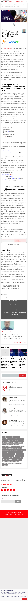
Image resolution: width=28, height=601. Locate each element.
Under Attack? (19, 1)
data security (13, 446)
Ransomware (11, 455)
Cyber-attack (9, 437)
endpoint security (17, 448)
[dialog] (14, 595)
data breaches (12, 442)
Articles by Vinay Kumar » (19, 342)
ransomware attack (19, 455)
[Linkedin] (15, 42)
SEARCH (22, 375)
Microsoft (4, 454)
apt (3, 437)
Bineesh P (12, 409)
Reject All (19, 599)
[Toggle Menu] (26, 1)
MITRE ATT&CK (11, 454)
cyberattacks (12, 438)
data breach (5, 442)
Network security (20, 454)
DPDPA (4, 448)
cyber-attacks (16, 437)
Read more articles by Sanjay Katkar (17, 425)
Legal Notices (20, 514)
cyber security (5, 440)
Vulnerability (18, 463)
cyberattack (5, 438)
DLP (19, 446)
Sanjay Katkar (13, 420)
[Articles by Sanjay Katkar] (4, 422)
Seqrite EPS (19, 459)
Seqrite (11, 386)
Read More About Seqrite (6, 484)
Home (3, 4)
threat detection (14, 461)
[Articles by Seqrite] (4, 388)
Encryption (10, 448)
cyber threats (20, 440)
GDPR (18, 450)
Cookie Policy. (23, 596)
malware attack (14, 452)
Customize (3, 599)
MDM (21, 452)
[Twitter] (12, 42)
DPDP (23, 446)
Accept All (24, 599)
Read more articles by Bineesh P (16, 415)
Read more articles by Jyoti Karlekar (17, 404)
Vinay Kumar (8, 38)
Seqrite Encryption (11, 459)
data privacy (16, 444)
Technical (8, 4)
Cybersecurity (20, 438)
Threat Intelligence (6, 463)
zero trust (5, 465)
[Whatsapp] (17, 42)
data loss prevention (7, 444)
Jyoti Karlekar (13, 397)
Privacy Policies (13, 514)
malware (23, 450)
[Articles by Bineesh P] (4, 410)
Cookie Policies (10, 515)
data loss (19, 442)
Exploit (13, 450)
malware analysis (6, 452)
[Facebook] (10, 42)
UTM (13, 463)
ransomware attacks (7, 457)
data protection (6, 446)
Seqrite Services (6, 461)
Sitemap (6, 514)
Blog (10, 1)
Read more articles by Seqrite (15, 393)
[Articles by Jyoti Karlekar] (4, 399)
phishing (4, 455)
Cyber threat (13, 440)
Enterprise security (6, 450)
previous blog (7, 48)
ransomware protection (17, 457)
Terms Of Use (18, 515)
